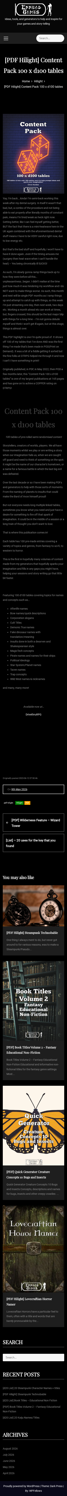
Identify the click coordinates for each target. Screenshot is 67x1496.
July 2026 (8, 1454)
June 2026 (9, 1460)
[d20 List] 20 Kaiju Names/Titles (21, 1417)
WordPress (33, 1486)
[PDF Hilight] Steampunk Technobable (24, 1394)
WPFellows (35, 1490)
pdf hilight (8, 803)
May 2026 (8, 1467)
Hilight (19, 803)
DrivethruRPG (34, 714)
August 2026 (10, 1448)
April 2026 (9, 1473)
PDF (27, 803)
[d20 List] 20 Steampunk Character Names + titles (31, 1388)
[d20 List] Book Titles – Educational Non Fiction (30, 1400)
